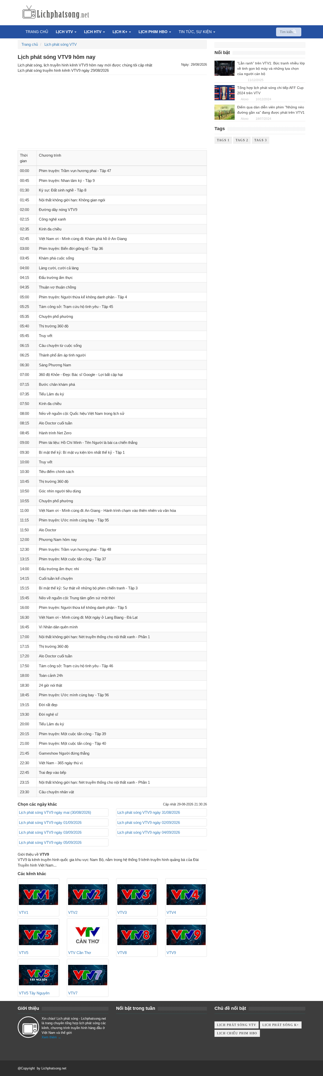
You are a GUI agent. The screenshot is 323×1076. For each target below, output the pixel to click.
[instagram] (71, 1047)
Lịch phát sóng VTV (236, 1025)
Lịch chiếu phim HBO (237, 1033)
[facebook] (23, 1047)
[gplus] (47, 1047)
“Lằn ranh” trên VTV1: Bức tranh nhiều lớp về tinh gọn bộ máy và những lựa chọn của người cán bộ (271, 68)
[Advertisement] (112, 111)
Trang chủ (36, 32)
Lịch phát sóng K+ (280, 1025)
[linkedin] (59, 1047)
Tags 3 (260, 140)
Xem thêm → (51, 1037)
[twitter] (35, 1047)
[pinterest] (83, 1047)
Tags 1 (223, 140)
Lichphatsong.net (53, 1068)
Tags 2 (242, 140)
